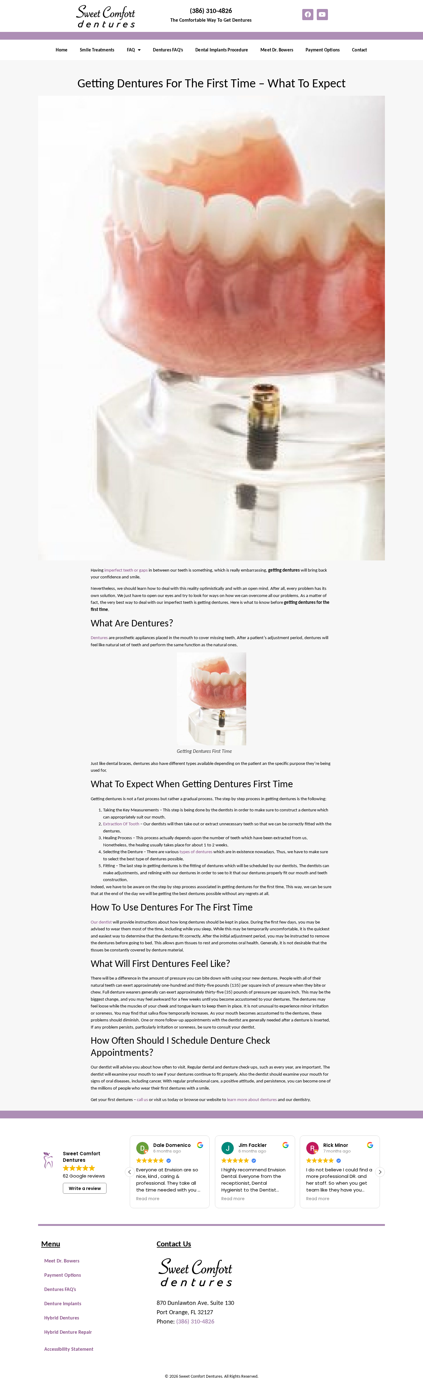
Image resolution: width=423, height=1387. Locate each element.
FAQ (131, 50)
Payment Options (323, 50)
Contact (359, 50)
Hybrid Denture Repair (68, 1332)
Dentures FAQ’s (168, 50)
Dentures (99, 637)
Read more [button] (147, 1199)
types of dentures (196, 851)
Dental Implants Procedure (221, 50)
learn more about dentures (252, 1099)
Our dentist (101, 922)
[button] (380, 1172)
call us (142, 1099)
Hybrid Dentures (61, 1318)
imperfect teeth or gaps (126, 570)
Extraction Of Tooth (121, 824)
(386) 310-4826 (211, 11)
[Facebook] (307, 14)
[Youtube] (322, 14)
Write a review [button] (85, 1188)
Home (62, 50)
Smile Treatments (97, 50)
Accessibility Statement (69, 1349)
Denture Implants (62, 1303)
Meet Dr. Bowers (276, 50)
